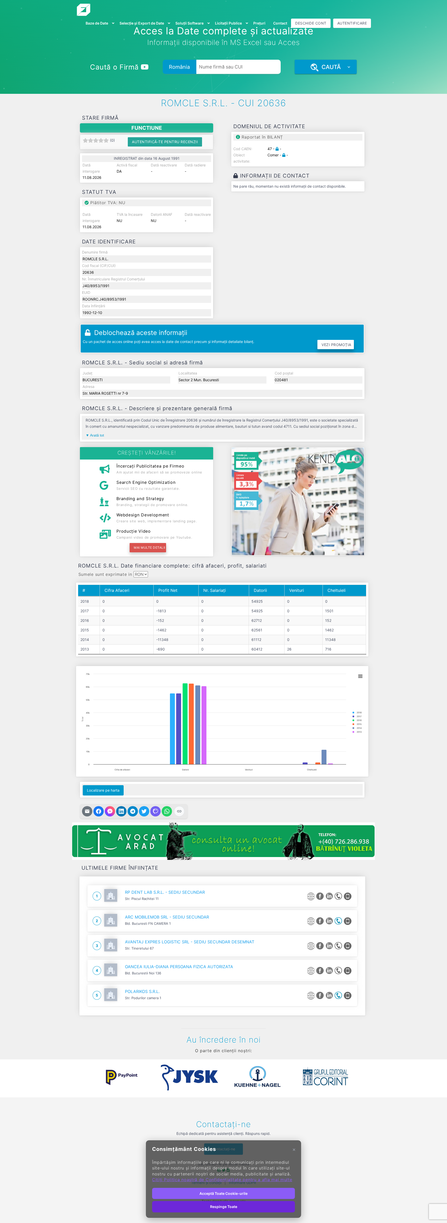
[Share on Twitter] (144, 811)
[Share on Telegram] (133, 811)
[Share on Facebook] (98, 811)
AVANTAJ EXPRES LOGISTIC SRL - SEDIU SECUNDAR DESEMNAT (189, 941)
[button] (84, 1077)
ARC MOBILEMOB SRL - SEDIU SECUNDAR (167, 917)
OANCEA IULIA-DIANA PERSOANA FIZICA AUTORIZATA (179, 966)
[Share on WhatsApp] (167, 811)
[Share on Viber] (155, 811)
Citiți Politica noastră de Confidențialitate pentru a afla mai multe (222, 1179)
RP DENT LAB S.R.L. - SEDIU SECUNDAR (165, 892)
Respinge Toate (223, 1206)
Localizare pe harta (103, 790)
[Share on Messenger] (110, 811)
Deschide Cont (310, 23)
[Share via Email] (87, 811)
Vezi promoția (336, 344)
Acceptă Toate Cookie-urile (223, 1193)
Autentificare (352, 23)
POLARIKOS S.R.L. (142, 991)
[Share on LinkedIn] (121, 811)
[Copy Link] (179, 811)
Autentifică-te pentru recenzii (165, 142)
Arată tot (97, 435)
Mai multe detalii (149, 547)
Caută (329, 67)
